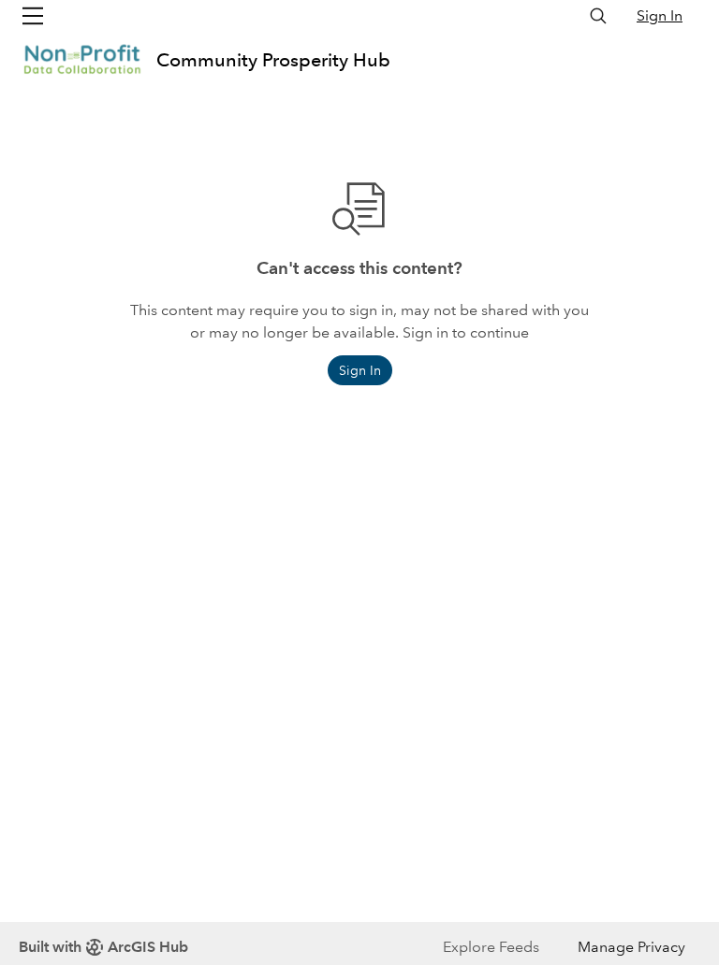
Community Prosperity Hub (273, 60)
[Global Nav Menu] (32, 16)
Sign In (659, 15)
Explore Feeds (491, 947)
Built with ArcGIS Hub (103, 947)
